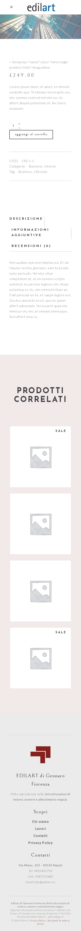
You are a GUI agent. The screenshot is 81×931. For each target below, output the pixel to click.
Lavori (40, 829)
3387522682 (44, 876)
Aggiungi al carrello (31, 134)
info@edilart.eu (44, 882)
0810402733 (43, 871)
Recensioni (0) (31, 246)
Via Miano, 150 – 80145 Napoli (40, 865)
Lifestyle (40, 172)
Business (36, 166)
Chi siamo (40, 822)
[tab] (27, 218)
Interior (50, 166)
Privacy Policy (40, 843)
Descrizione (26, 219)
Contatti (40, 836)
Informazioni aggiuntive (30, 232)
